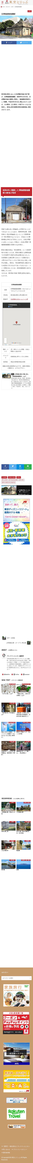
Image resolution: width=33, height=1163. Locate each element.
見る (19, 477)
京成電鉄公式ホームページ (18, 299)
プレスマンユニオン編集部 (15, 656)
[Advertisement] (16, 69)
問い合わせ (6, 1149)
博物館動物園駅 (14, 480)
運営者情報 (6, 1152)
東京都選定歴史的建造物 (9, 482)
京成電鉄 (5, 480)
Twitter (17, 674)
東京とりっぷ (16, 1157)
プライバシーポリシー (20, 1149)
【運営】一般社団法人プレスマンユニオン (16, 1146)
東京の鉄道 (12, 477)
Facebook (27, 674)
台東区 (5, 477)
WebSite (7, 674)
